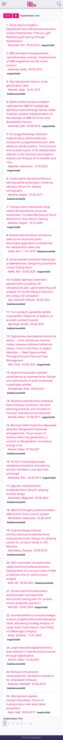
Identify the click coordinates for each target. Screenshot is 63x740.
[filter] (7, 15)
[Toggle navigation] (4, 4)
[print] (16, 15)
